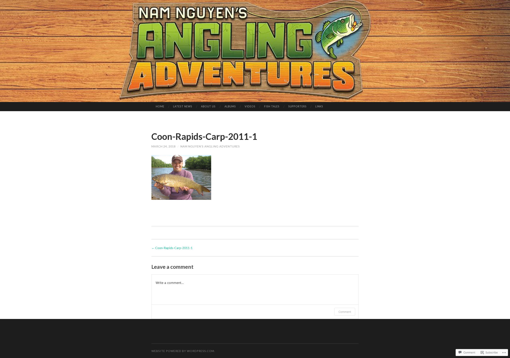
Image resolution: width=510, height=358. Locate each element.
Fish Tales (272, 106)
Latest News (182, 106)
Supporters (297, 106)
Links (319, 106)
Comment (344, 311)
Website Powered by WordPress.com (182, 351)
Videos (250, 106)
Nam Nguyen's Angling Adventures (210, 146)
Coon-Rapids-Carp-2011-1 (171, 248)
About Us (208, 106)
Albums (230, 106)
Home (160, 106)
